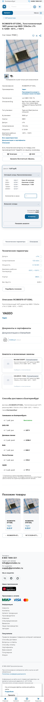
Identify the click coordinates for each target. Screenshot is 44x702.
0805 (37, 277)
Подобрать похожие (13, 289)
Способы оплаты (8, 645)
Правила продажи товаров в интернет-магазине (21, 637)
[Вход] (34, 7)
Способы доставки (9, 640)
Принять (11, 695)
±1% (37, 256)
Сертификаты (7, 647)
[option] (22, 56)
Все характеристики (10, 138)
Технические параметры (15, 242)
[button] (7, 57)
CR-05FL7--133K (26, 376)
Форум (5, 655)
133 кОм (35, 261)
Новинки (5, 618)
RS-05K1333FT (25, 360)
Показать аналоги (22, 223)
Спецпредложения (9, 621)
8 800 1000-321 (9, 558)
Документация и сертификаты (13, 140)
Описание (6, 143)
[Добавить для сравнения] (36, 35)
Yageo (24, 89)
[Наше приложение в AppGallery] (9, 589)
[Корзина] (40, 7)
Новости (5, 608)
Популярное (7, 652)
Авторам (5, 628)
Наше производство (10, 626)
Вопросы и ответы (9, 642)
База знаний (7, 650)
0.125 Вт (36, 265)
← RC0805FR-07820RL (13, 535)
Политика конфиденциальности (14, 674)
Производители (8, 616)
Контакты (6, 610)
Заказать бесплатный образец (22, 159)
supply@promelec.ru (12, 568)
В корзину (31, 216)
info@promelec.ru (11, 563)
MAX (33, 154)
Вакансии (6, 623)
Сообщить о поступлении (22, 370)
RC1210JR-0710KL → (34, 535)
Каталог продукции (10, 613)
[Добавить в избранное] (33, 35)
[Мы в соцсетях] (4, 578)
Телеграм (13, 154)
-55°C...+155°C (33, 270)
